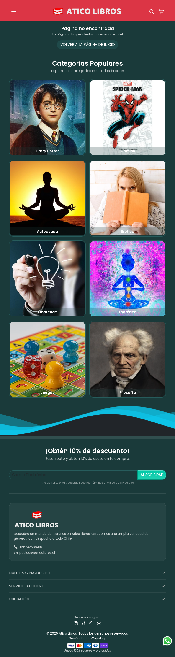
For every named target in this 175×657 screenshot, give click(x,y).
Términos (97, 482)
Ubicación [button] (19, 599)
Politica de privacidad (120, 482)
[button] (18, 11)
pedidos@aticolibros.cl (37, 552)
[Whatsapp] (91, 623)
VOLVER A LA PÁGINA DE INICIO (87, 44)
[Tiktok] (84, 623)
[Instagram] (76, 623)
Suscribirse (152, 474)
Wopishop (98, 638)
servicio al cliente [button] (27, 586)
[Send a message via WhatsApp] (167, 640)
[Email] (99, 623)
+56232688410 (30, 547)
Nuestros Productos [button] (30, 573)
